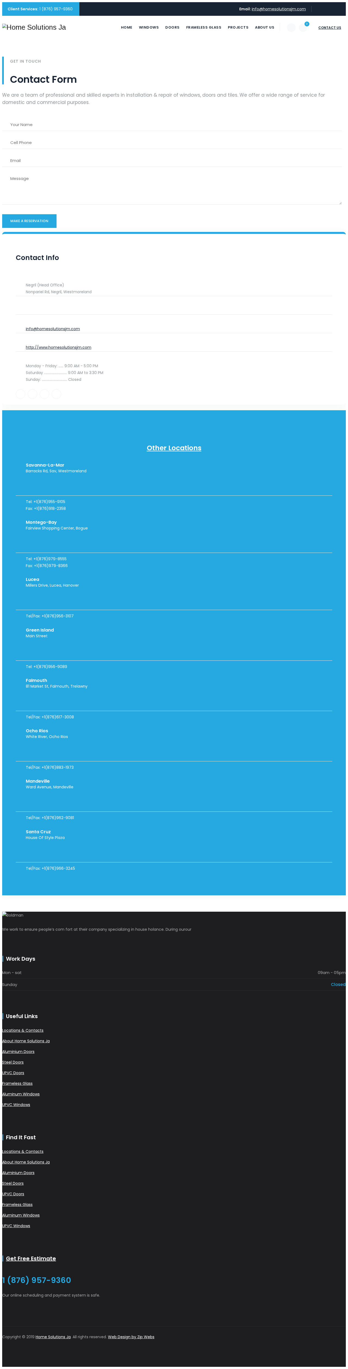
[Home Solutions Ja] (34, 27)
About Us (264, 27)
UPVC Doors (13, 1073)
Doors (172, 27)
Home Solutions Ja (53, 1337)
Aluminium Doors (18, 1051)
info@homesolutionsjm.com (279, 9)
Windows (149, 27)
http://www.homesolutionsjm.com (58, 347)
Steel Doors (13, 1062)
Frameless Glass (204, 27)
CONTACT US (329, 27)
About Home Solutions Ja (26, 1041)
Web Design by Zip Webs (131, 1337)
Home (126, 27)
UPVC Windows (16, 1104)
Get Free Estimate (31, 1258)
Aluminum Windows (21, 1094)
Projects (238, 27)
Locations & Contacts (23, 1030)
